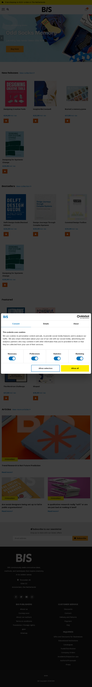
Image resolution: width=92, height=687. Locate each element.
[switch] (34, 358)
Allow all (75, 368)
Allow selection (45, 368)
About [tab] (76, 324)
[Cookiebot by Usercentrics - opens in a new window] (78, 317)
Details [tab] (46, 324)
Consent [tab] (16, 324)
